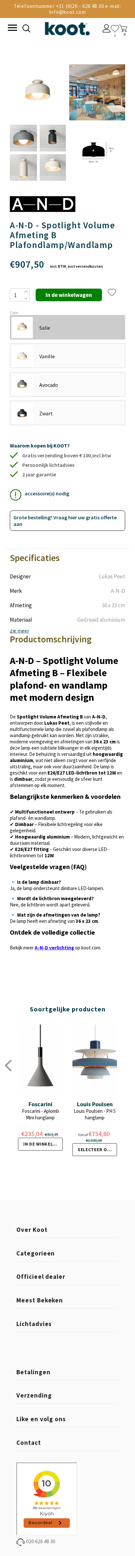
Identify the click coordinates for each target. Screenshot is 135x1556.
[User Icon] (107, 29)
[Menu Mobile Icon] (12, 28)
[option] (38, 123)
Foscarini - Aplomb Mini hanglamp (40, 1114)
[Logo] (67, 27)
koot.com (90, 947)
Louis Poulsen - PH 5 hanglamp (95, 1114)
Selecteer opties (97, 1149)
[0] (115, 29)
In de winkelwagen (43, 1144)
